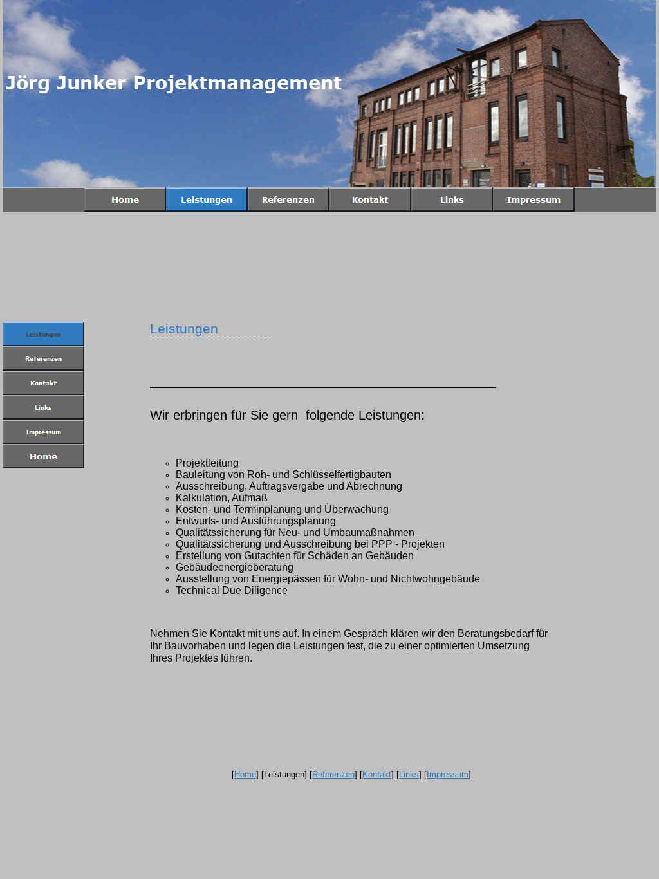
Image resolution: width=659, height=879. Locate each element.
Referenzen (333, 774)
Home (245, 774)
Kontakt (376, 774)
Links (409, 774)
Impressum (448, 774)
